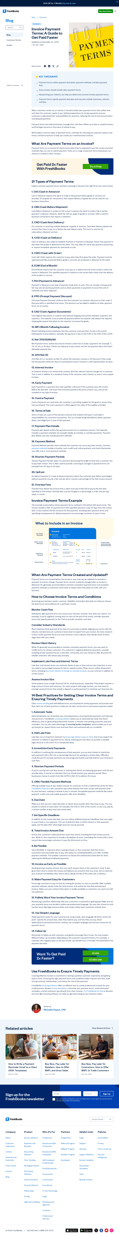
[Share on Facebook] (45, 66)
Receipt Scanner (86, 1179)
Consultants (47, 1185)
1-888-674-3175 (46, 1230)
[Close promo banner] (117, 1)
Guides (9, 45)
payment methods (39, 448)
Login (81, 1138)
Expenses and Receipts (29, 1144)
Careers (9, 1152)
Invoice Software (31, 1138)
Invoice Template (86, 1160)
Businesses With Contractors (49, 1144)
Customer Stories (14, 40)
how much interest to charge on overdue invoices (66, 671)
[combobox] (14, 85)
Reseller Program (68, 1154)
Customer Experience (10, 1144)
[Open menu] (115, 11)
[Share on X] (53, 66)
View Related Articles (101, 1028)
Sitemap (82, 1149)
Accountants (47, 1174)
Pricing (27, 1196)
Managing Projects (31, 1165)
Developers (65, 1160)
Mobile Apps (29, 1191)
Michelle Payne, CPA (55, 1009)
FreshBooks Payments (41, 788)
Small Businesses (49, 1168)
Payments (43, 17)
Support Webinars (86, 1154)
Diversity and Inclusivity (11, 1158)
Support (82, 1143)
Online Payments (31, 1179)
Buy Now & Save (105, 11)
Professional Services (47, 1217)
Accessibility (103, 1138)
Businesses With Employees (49, 1153)
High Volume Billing (32, 1202)
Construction (47, 1179)
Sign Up (106, 1093)
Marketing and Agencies (48, 1203)
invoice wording (43, 703)
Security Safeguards (102, 1155)
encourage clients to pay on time (79, 737)
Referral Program (68, 1143)
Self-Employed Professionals (48, 1161)
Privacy (101, 1143)
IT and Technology (49, 1191)
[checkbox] (53, 1099)
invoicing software (62, 719)
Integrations (66, 1138)
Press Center (11, 1165)
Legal (44, 1196)
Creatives (46, 1210)
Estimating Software (28, 1172)
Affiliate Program (68, 1149)
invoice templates (59, 988)
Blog (8, 35)
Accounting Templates (83, 1167)
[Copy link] (57, 66)
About (8, 1138)
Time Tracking (29, 1160)
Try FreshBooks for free (93, 991)
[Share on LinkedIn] (49, 66)
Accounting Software (28, 1153)
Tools (81, 1174)
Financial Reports (31, 1185)
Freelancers (47, 1138)
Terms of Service (104, 1149)
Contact (9, 1171)
